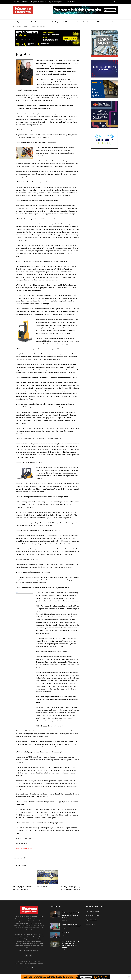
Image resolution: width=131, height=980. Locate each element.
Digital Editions (22, 22)
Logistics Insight (82, 22)
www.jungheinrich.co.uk (24, 848)
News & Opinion (36, 22)
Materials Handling (52, 22)
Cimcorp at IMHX (42, 886)
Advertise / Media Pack (20, 2)
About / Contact (70, 2)
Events (107, 22)
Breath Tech (65, 933)
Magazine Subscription (38, 2)
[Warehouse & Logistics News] (23, 10)
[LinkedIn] (7, 79)
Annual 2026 (96, 22)
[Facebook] (7, 65)
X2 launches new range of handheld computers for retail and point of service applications (71, 887)
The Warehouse (68, 22)
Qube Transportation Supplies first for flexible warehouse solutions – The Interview (22, 887)
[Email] (7, 75)
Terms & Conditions (29, 968)
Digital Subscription (55, 2)
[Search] (112, 22)
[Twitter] (7, 70)
